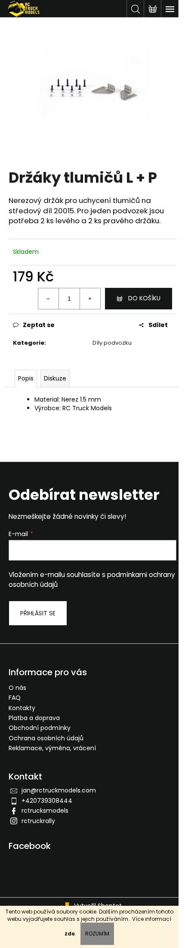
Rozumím (97, 933)
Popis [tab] (26, 378)
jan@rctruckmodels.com (59, 790)
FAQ (15, 697)
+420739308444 (47, 800)
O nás (17, 687)
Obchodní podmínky (40, 727)
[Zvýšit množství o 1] (90, 298)
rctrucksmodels (45, 810)
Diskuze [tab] (55, 378)
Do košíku (144, 298)
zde (70, 933)
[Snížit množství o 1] (48, 298)
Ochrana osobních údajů (46, 738)
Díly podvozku (112, 343)
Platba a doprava (34, 718)
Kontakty (22, 708)
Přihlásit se (38, 613)
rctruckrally (38, 821)
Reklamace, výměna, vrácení (52, 748)
